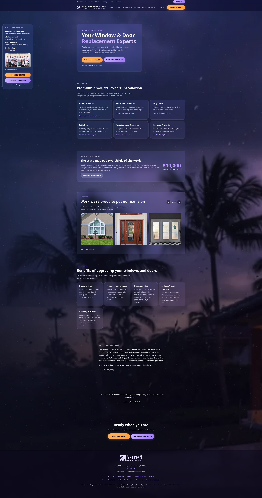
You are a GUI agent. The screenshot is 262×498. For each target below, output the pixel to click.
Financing (104, 2)
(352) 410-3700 (131, 468)
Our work (80, 2)
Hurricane (160, 7)
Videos (91, 2)
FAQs (97, 2)
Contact (118, 2)
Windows (126, 7)
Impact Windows (115, 7)
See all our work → (88, 249)
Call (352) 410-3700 (176, 7)
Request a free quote (114, 60)
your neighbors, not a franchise (18, 32)
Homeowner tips (140, 476)
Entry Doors (135, 7)
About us (111, 2)
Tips (86, 2)
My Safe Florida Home (125, 480)
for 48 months (11, 49)
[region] (131, 229)
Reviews (129, 476)
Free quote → (179, 2)
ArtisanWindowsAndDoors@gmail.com (131, 471)
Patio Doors (145, 7)
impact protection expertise (16, 43)
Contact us (139, 480)
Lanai (153, 7)
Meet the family (12, 70)
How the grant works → (91, 175)
